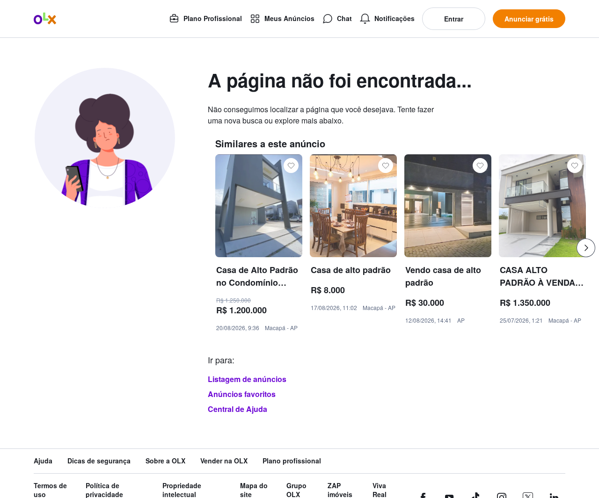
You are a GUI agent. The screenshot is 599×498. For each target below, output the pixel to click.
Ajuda (43, 460)
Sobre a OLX (165, 460)
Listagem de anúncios (247, 379)
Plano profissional (292, 460)
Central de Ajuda (237, 409)
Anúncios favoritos (242, 394)
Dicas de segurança (99, 460)
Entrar (453, 18)
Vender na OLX (224, 460)
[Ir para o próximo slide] (586, 247)
